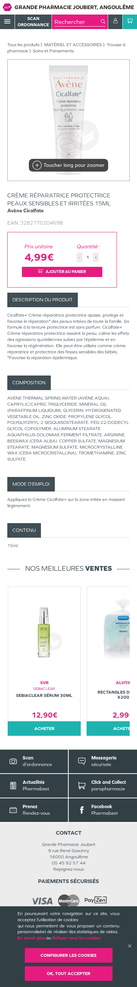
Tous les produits (23, 44)
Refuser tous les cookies (76, 937)
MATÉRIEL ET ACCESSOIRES (73, 44)
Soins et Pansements (53, 50)
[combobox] (77, 22)
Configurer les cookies (68, 955)
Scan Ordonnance (33, 21)
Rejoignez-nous (68, 869)
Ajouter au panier (65, 271)
